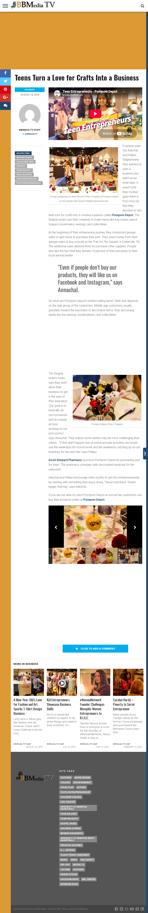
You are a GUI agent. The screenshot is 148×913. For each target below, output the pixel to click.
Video (74, 860)
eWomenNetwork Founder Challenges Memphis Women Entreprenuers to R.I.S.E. (92, 709)
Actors (81, 787)
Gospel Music (68, 823)
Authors (78, 869)
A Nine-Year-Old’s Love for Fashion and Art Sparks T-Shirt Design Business (28, 707)
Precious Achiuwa (71, 845)
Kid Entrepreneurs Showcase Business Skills (59, 704)
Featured (21, 166)
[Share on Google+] (5, 98)
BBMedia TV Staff (29, 129)
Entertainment (82, 782)
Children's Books (70, 797)
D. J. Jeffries (67, 850)
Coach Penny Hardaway (74, 855)
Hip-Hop (65, 864)
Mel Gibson (88, 879)
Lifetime (65, 869)
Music (63, 860)
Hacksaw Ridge (69, 879)
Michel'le (78, 864)
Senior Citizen (68, 874)
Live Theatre (67, 802)
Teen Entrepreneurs (27, 179)
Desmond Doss (69, 884)
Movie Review (82, 777)
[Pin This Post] (5, 90)
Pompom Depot (122, 215)
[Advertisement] (74, 40)
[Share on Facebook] (5, 73)
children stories (70, 828)
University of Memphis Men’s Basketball (77, 839)
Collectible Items (25, 162)
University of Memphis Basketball (73, 808)
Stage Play (66, 787)
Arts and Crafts (24, 157)
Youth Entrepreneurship (29, 183)
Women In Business (71, 833)
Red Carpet (87, 860)
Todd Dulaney (68, 814)
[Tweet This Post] (5, 81)
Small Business (24, 175)
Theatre (65, 782)
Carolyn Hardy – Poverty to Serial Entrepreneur (123, 704)
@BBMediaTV (31, 134)
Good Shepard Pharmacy (65, 460)
